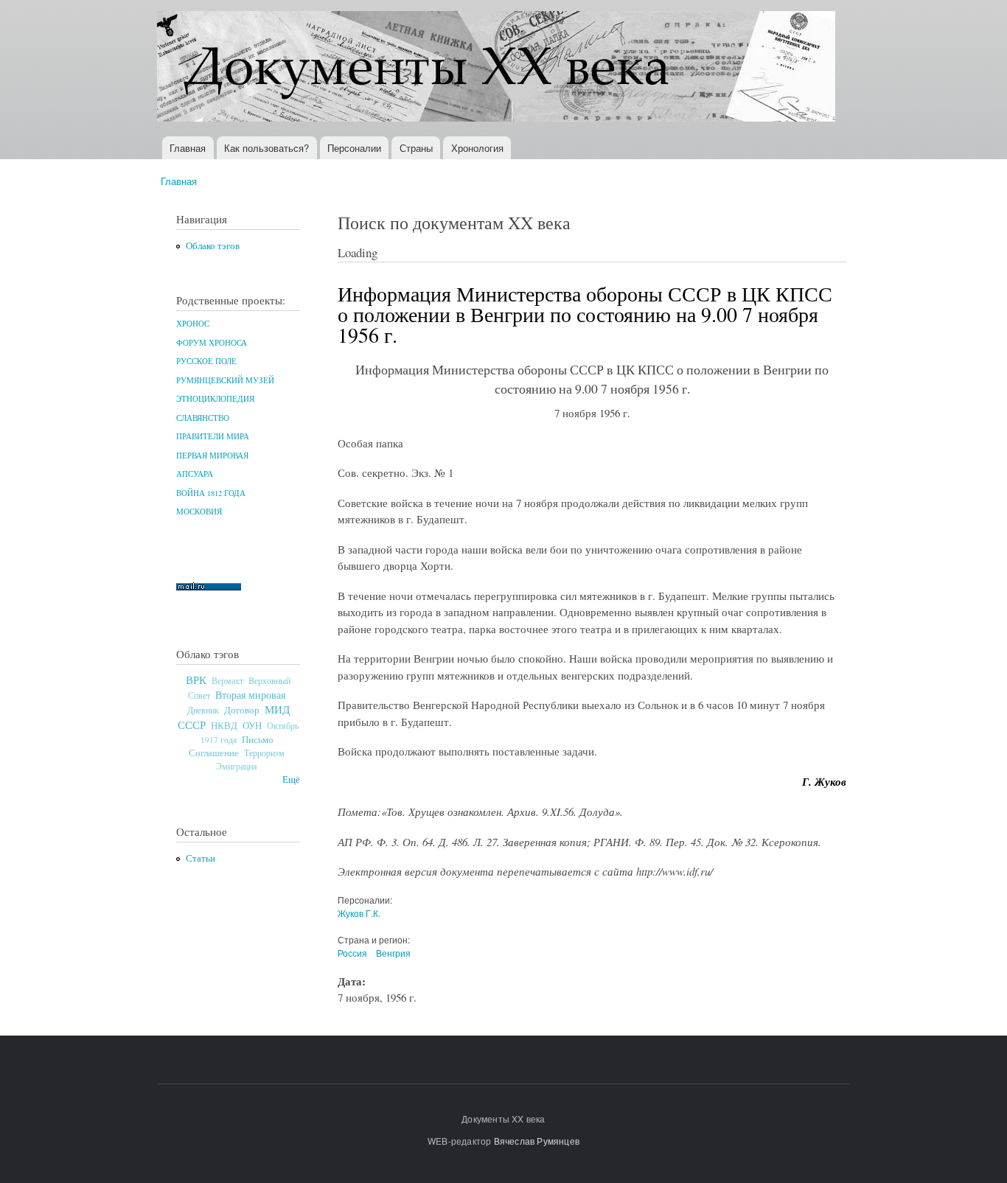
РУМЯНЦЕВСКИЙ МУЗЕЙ (225, 380)
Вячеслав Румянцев (536, 1140)
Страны (416, 148)
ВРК (196, 679)
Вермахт (227, 680)
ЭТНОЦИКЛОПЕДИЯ (215, 399)
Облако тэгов (213, 246)
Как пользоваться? (266, 148)
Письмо (257, 739)
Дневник (203, 710)
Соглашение (214, 753)
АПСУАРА (194, 474)
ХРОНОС (192, 323)
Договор (241, 709)
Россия (352, 952)
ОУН (252, 725)
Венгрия (393, 952)
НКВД (224, 725)
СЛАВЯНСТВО (202, 418)
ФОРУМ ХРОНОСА (211, 343)
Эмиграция (236, 766)
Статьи (200, 858)
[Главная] (498, 68)
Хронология (477, 148)
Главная (188, 148)
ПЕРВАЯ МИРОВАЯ (212, 455)
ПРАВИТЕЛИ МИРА (212, 436)
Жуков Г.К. (359, 913)
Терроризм (264, 752)
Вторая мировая (250, 695)
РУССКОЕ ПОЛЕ (206, 361)
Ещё (291, 779)
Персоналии (354, 148)
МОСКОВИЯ (199, 511)
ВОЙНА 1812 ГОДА (210, 493)
